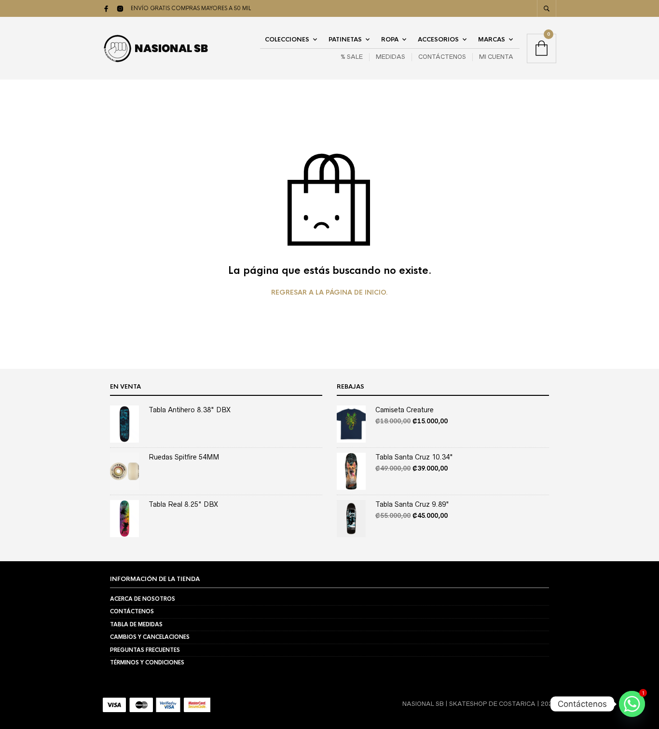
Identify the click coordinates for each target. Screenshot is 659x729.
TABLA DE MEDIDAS (136, 624)
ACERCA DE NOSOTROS (142, 598)
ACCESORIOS (438, 39)
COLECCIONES (287, 39)
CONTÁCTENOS (442, 56)
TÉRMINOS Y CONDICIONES (147, 662)
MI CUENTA (496, 56)
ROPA (389, 39)
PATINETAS (345, 39)
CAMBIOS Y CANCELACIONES (150, 637)
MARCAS (491, 39)
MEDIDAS (390, 56)
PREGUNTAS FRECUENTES (145, 650)
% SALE (352, 56)
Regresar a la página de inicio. (329, 293)
